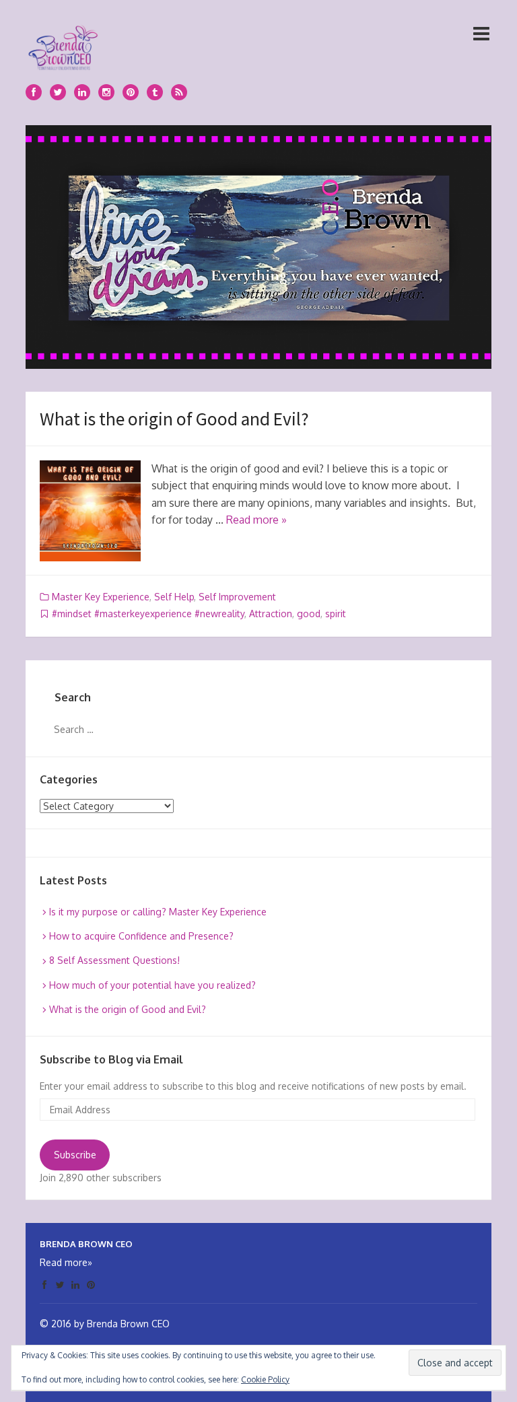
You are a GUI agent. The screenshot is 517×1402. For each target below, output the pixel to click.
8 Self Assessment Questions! (114, 960)
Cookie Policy (265, 1379)
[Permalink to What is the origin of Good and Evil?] (90, 510)
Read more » (256, 519)
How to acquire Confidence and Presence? (141, 936)
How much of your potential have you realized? (152, 985)
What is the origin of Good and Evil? (174, 418)
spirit (335, 613)
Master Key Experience (100, 596)
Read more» (66, 1262)
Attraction (270, 613)
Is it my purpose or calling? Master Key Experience (158, 911)
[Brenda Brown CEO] (63, 45)
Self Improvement (237, 596)
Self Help (174, 596)
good (308, 613)
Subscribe (75, 1154)
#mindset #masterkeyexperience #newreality (148, 613)
